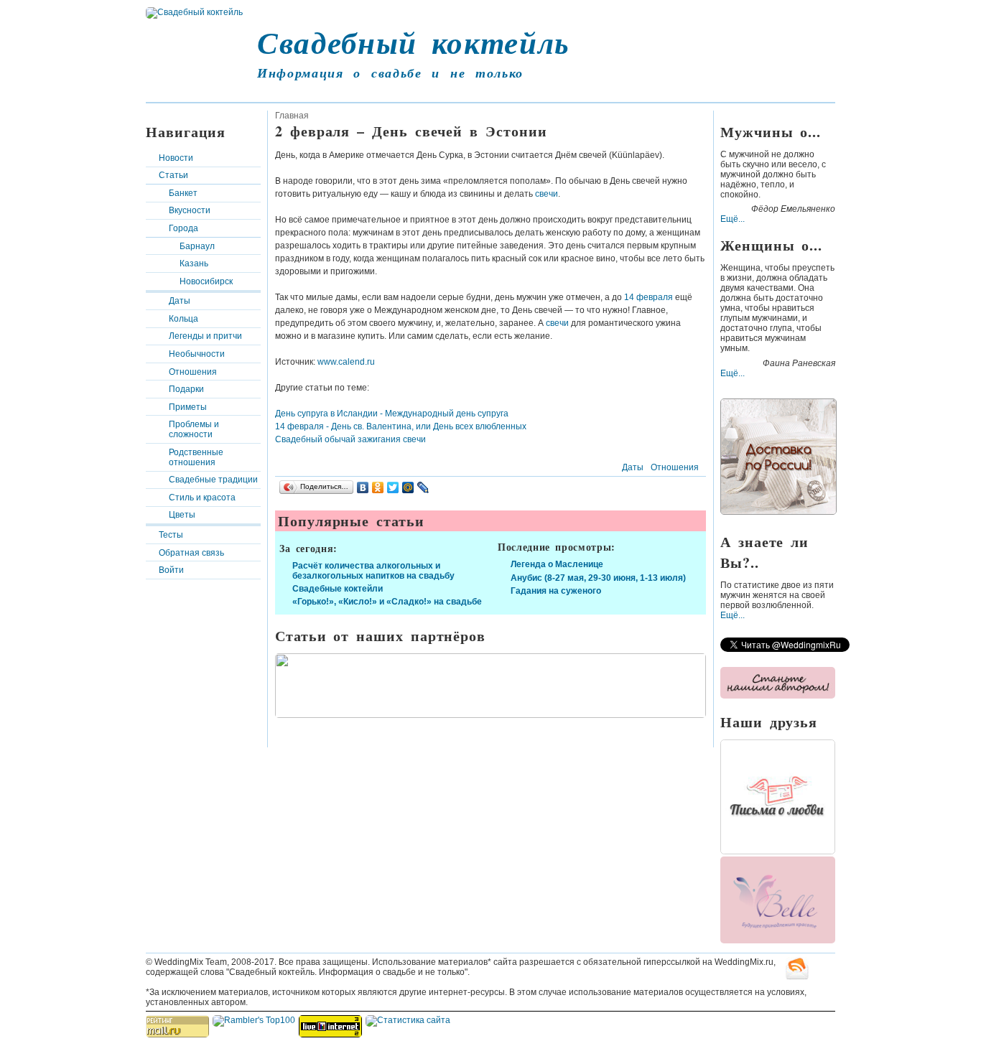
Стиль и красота (202, 498)
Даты (179, 301)
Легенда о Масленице (557, 564)
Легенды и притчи (205, 336)
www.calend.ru (346, 362)
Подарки (186, 389)
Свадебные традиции (213, 480)
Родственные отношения (196, 457)
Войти (171, 570)
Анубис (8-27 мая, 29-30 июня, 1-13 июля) (598, 578)
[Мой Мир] (408, 487)
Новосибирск (206, 281)
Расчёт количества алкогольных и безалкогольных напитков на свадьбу (373, 571)
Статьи (173, 175)
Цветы (182, 515)
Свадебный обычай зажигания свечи (350, 439)
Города (183, 228)
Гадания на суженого (556, 591)
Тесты (171, 535)
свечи (546, 194)
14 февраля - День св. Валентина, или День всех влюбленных (400, 426)
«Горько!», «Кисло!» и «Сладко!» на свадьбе (387, 602)
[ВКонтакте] (363, 487)
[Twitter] (393, 487)
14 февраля (649, 297)
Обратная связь (191, 553)
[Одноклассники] (378, 487)
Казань (194, 263)
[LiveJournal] (423, 487)
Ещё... (732, 219)
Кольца (183, 319)
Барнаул (197, 246)
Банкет (183, 193)
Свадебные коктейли (337, 589)
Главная (292, 116)
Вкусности (189, 210)
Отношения (193, 372)
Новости (176, 158)
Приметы (188, 407)
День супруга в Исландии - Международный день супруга (391, 414)
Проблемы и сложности (194, 429)
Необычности (197, 354)
